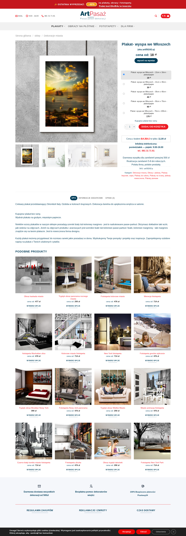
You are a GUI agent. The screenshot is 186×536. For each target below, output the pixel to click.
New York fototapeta (112, 353)
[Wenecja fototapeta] (152, 275)
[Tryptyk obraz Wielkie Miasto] (112, 386)
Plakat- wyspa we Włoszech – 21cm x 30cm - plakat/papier (149, 83)
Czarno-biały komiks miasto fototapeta (33, 462)
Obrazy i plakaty (154, 173)
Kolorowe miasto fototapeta (73, 353)
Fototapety (107, 26)
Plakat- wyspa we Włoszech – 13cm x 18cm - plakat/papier (149, 73)
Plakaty (57, 26)
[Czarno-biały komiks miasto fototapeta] (33, 441)
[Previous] (20, 91)
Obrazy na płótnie (81, 26)
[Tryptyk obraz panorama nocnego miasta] (73, 275)
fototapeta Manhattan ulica (33, 353)
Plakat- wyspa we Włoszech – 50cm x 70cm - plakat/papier (149, 102)
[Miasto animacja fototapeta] (152, 386)
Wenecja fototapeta (152, 296)
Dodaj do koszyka (153, 127)
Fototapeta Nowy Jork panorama (73, 408)
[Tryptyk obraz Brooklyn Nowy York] (33, 386)
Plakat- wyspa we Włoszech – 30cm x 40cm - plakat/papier (149, 93)
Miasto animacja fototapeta (152, 408)
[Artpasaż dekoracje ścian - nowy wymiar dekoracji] (93, 15)
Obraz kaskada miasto (33, 296)
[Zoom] (19, 139)
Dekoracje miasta (53, 35)
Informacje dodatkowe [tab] (91, 198)
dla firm (127, 26)
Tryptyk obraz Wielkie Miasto (112, 408)
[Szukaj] (156, 16)
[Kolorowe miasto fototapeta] (73, 332)
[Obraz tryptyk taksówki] (112, 441)
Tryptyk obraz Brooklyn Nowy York (33, 408)
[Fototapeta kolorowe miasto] (112, 275)
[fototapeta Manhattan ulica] (33, 332)
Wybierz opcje (34, 306)
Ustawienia (161, 531)
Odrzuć (143, 531)
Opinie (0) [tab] (110, 198)
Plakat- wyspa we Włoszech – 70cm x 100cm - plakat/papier (148, 112)
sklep (37, 35)
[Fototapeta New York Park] (152, 441)
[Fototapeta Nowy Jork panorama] (73, 386)
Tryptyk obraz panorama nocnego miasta (73, 297)
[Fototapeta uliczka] (73, 441)
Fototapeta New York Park (152, 462)
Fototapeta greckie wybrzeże (152, 353)
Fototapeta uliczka (73, 462)
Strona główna (23, 35)
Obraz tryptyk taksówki (113, 462)
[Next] (112, 91)
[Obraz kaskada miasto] (33, 275)
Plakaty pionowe (151, 178)
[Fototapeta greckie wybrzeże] (152, 332)
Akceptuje (126, 531)
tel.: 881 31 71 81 (146, 151)
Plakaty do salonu (142, 176)
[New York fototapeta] (112, 332)
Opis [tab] (73, 198)
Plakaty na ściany (157, 176)
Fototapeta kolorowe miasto (113, 296)
